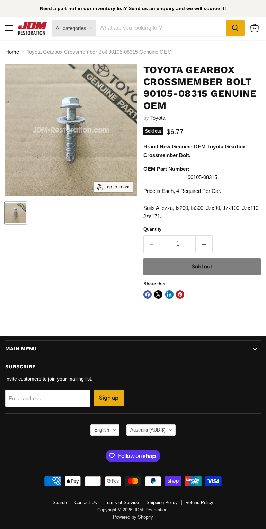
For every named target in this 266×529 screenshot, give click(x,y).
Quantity (152, 229)
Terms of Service (122, 502)
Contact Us (85, 502)
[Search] (235, 28)
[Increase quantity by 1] (204, 244)
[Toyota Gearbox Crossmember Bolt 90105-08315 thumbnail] (16, 213)
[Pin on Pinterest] (180, 294)
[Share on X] (158, 294)
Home (12, 52)
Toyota (157, 118)
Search (60, 502)
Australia (147, 430)
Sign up (108, 397)
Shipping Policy (162, 502)
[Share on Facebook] (147, 294)
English (101, 430)
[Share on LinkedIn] (169, 294)
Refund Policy (199, 502)
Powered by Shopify (133, 517)
